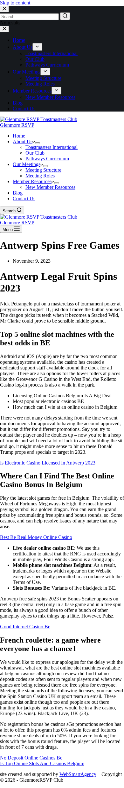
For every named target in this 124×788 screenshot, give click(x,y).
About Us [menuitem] (22, 47)
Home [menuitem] (19, 40)
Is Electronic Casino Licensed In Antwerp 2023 (47, 462)
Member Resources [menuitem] (32, 90)
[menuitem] (37, 47)
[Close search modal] (4, 9)
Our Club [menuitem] (35, 59)
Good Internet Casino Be (25, 626)
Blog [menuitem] (18, 103)
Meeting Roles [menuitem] (40, 83)
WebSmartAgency (77, 774)
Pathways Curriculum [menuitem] (47, 64)
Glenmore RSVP (17, 125)
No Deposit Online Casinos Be (31, 757)
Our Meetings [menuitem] (26, 71)
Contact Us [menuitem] (24, 108)
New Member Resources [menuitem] (50, 97)
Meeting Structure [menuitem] (43, 78)
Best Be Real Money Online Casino (36, 537)
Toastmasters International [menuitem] (51, 53)
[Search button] (65, 16)
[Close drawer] (4, 29)
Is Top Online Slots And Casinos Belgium (42, 763)
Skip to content (15, 2)
